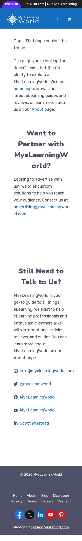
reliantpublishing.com (51, 527)
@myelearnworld (35, 383)
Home (17, 496)
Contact (64, 501)
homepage (24, 88)
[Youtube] (50, 515)
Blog (44, 496)
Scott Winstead (34, 423)
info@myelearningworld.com (47, 370)
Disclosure (61, 496)
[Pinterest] (61, 515)
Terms (32, 501)
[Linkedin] (40, 515)
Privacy (17, 501)
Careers (47, 501)
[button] (57, 19)
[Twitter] (29, 515)
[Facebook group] (19, 515)
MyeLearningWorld (37, 397)
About (38, 109)
